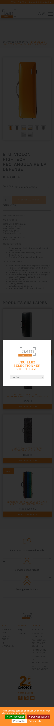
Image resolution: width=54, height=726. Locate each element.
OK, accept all (16, 716)
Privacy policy (36, 721)
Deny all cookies (39, 716)
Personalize (19, 721)
